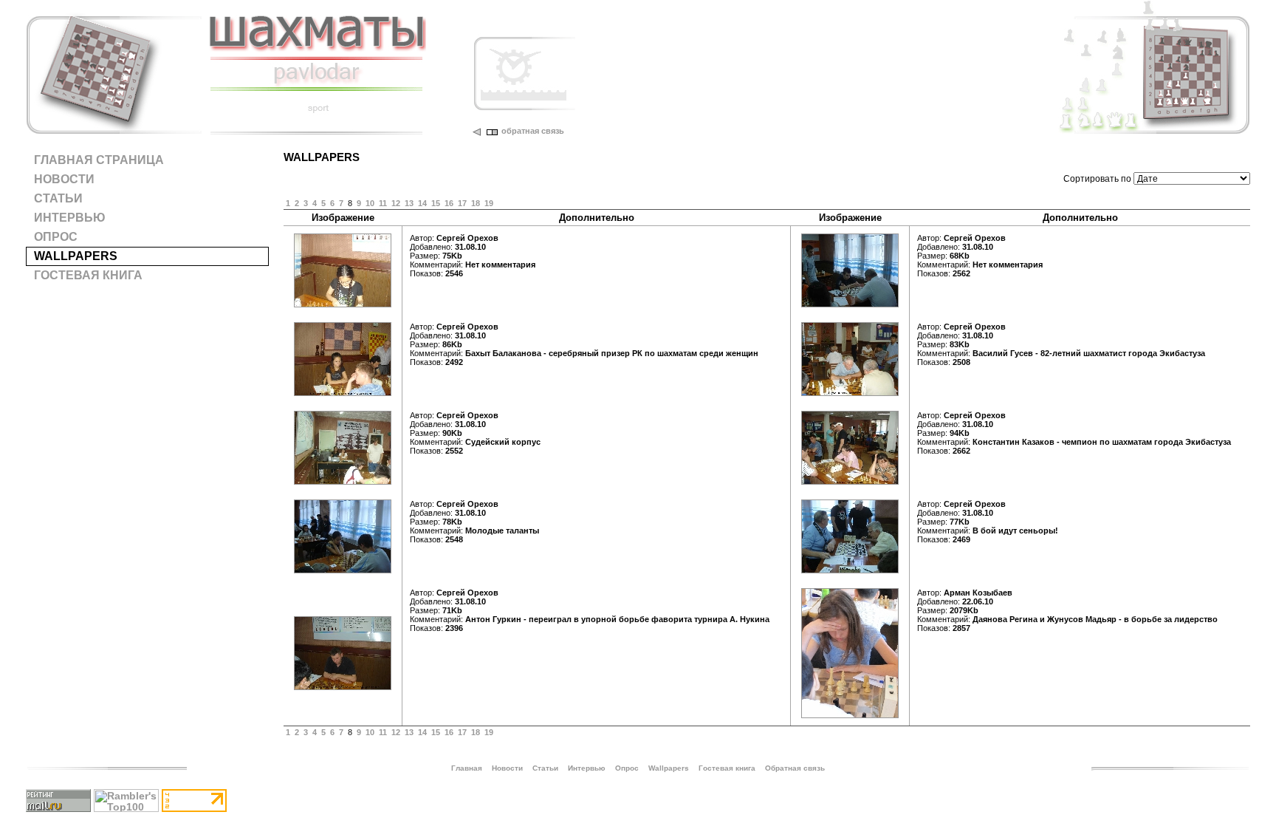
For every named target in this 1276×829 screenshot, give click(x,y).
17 (462, 203)
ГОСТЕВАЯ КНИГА (88, 275)
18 (475, 203)
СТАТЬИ (58, 198)
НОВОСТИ (64, 179)
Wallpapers (668, 768)
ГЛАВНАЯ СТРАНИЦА (99, 160)
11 (383, 203)
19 (488, 203)
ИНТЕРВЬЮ (70, 217)
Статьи (545, 768)
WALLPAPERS (75, 256)
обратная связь (532, 130)
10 (370, 203)
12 (395, 203)
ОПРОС (56, 237)
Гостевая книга (727, 768)
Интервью (587, 768)
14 (422, 203)
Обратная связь (795, 768)
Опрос (627, 768)
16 (449, 203)
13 (409, 203)
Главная (466, 768)
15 (435, 203)
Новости (507, 768)
